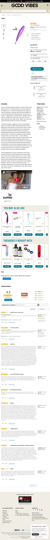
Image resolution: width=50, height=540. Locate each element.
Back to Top (32, 485)
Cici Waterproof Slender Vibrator (7, 227)
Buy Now (7, 234)
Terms (4, 519)
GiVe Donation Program (37, 515)
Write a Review (36, 25)
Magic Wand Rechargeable (17, 227)
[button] (1, 5)
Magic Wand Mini (39, 226)
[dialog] (39, 531)
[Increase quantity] (36, 65)
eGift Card (5, 510)
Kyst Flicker (39, 259)
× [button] (47, 525)
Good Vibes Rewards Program (38, 517)
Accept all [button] (35, 534)
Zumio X (9, 110)
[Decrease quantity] (31, 65)
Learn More (33, 79)
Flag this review (12, 322)
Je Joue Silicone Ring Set (28, 259)
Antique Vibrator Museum (37, 514)
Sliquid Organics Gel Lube (18, 259)
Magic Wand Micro (28, 226)
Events (16, 512)
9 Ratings (32, 25)
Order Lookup (5, 515)
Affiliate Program (35, 512)
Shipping (4, 516)
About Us (5, 512)
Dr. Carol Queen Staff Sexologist (22, 515)
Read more (39, 531)
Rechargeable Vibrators (16, 14)
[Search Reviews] (38, 305)
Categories (3, 14)
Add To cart (37, 69)
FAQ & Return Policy (7, 521)
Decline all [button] (43, 534)
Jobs (33, 520)
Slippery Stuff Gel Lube (7, 259)
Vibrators (9, 14)
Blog (16, 510)
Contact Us (5, 513)
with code (14, 1)
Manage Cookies (6, 522)
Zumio (9, 201)
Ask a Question (33, 29)
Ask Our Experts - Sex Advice (21, 513)
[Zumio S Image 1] (17, 35)
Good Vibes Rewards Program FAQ (39, 518)
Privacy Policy (6, 518)
